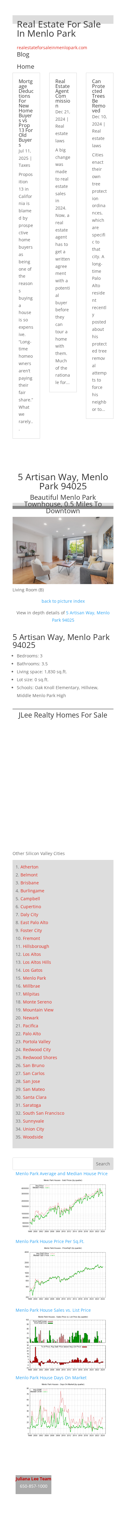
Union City (33, 1129)
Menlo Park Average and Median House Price (62, 1173)
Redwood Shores (40, 1057)
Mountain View (38, 1010)
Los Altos (32, 954)
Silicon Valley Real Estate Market (49, 1535)
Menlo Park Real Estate (39, 1445)
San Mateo (34, 1089)
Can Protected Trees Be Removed (99, 96)
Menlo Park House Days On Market (51, 1377)
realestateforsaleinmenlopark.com (52, 47)
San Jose (31, 1081)
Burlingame (32, 891)
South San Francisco (43, 1113)
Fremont (31, 938)
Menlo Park (34, 978)
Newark (31, 1018)
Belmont (29, 875)
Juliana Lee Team (33, 1479)
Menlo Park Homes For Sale (43, 1457)
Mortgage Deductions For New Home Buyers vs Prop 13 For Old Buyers (26, 113)
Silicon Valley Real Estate (56, 1512)
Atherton (29, 867)
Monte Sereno (37, 1002)
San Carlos (34, 1073)
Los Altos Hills (37, 962)
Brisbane (29, 883)
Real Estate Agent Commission (62, 93)
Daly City (29, 914)
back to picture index (63, 601)
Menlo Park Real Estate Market (47, 1468)
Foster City (31, 930)
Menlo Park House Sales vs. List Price (53, 1310)
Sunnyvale (33, 1121)
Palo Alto (32, 1033)
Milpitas (31, 994)
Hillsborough (36, 946)
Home (25, 66)
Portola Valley (36, 1041)
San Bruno (33, 1065)
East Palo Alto (34, 922)
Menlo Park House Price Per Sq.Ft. (50, 1241)
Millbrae (31, 986)
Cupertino (30, 906)
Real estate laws (61, 133)
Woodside (33, 1137)
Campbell (30, 898)
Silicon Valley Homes (61, 1523)
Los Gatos (33, 970)
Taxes (24, 165)
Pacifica (30, 1026)
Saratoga (32, 1105)
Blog (23, 54)
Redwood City (37, 1049)
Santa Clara (34, 1097)
